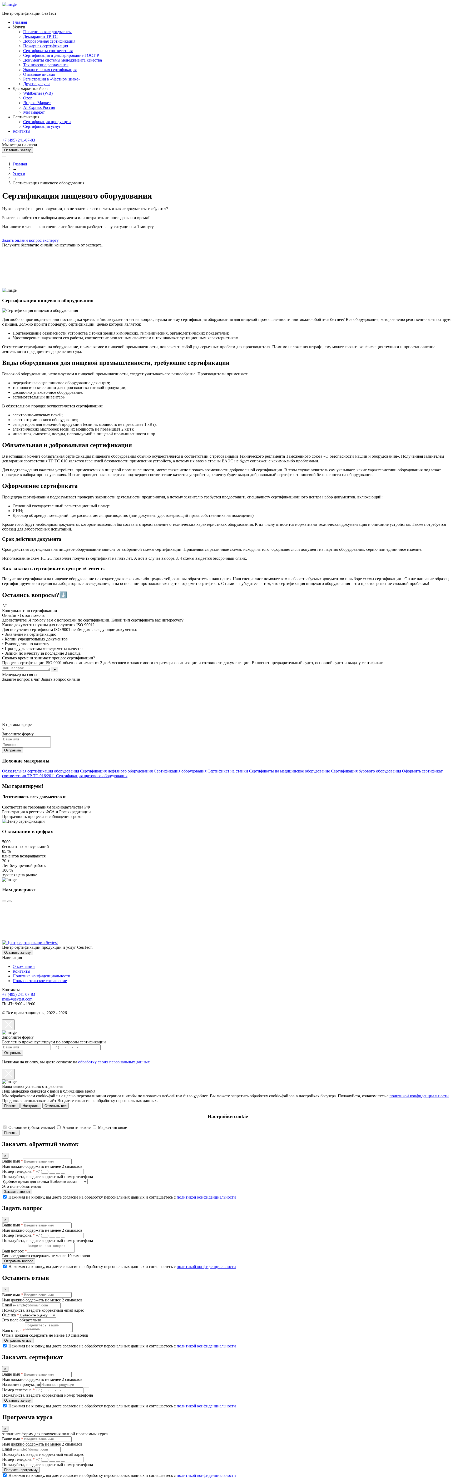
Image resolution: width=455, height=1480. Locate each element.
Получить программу (21, 1470)
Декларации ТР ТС (40, 36)
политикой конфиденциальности (419, 1096)
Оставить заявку (17, 150)
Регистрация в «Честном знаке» (51, 79)
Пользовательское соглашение (40, 980)
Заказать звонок (17, 1192)
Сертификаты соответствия (48, 50)
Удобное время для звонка (25, 1181)
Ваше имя (12, 1161)
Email (7, 1305)
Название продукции (21, 1384)
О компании (24, 966)
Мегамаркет (34, 112)
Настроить (31, 1106)
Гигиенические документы (47, 31)
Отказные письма (39, 74)
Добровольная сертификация (49, 41)
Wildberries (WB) (38, 93)
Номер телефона (18, 1171)
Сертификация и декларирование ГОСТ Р (61, 55)
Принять (10, 1106)
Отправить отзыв (17, 1340)
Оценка (10, 1315)
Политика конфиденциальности (41, 976)
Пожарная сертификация (45, 46)
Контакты (21, 131)
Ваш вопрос (14, 1251)
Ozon (27, 98)
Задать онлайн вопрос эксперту (30, 240)
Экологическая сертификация (50, 69)
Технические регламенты (45, 65)
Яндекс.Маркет (37, 102)
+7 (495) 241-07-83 (18, 140)
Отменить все (55, 1106)
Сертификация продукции (47, 121)
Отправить (12, 1053)
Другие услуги (36, 84)
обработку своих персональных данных (114, 1062)
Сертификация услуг (42, 126)
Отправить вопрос (18, 1261)
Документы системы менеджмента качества (62, 60)
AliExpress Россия (39, 107)
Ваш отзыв (13, 1330)
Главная (20, 22)
